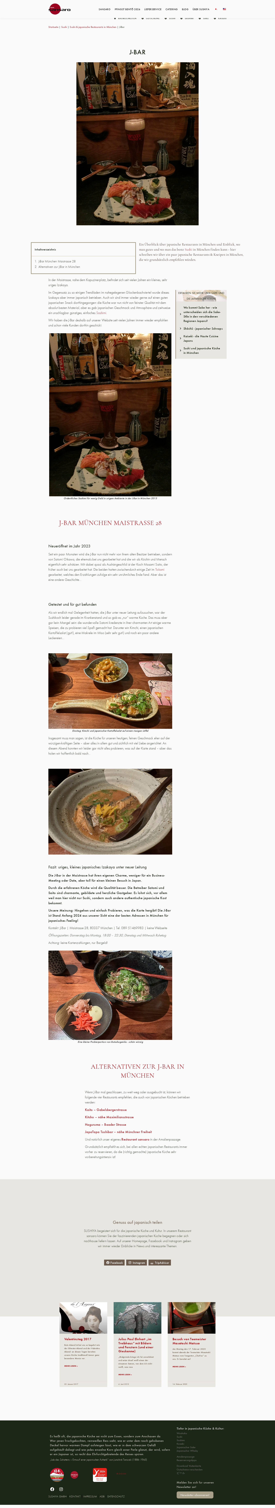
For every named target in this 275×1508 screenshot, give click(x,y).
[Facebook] (52, 1489)
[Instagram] (61, 1489)
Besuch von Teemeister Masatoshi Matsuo (189, 1341)
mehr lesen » (71, 1366)
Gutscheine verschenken (190, 1469)
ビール (181, 1473)
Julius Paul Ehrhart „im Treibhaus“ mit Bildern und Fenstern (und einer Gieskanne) (135, 1345)
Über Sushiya (201, 9)
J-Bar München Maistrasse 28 (57, 261)
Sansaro (104, 9)
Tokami (160, 569)
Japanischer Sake (186, 1447)
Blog (185, 9)
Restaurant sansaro (135, 1139)
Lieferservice (152, 9)
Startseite (53, 27)
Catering (172, 9)
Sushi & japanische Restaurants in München (93, 27)
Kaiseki (180, 1443)
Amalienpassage (185, 1456)
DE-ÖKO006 (121, 1473)
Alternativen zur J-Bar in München (59, 267)
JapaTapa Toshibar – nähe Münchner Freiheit (118, 1131)
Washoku (182, 1433)
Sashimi (101, 312)
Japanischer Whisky (187, 1450)
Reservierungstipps (187, 1460)
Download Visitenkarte (189, 1466)
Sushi (64, 27)
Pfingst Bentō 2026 (127, 9)
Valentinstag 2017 (77, 1339)
